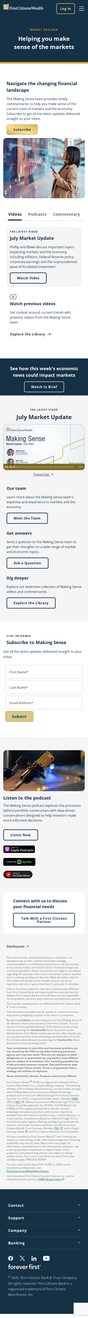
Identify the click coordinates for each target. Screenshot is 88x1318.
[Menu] (81, 8)
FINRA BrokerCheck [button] (52, 1179)
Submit (19, 716)
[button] (19, 1102)
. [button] (33, 1295)
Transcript (41, 474)
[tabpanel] (44, 283)
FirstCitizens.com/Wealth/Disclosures (28, 1171)
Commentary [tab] (66, 214)
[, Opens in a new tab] (19, 849)
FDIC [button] (59, 1128)
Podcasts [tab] (37, 214)
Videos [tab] (15, 214)
